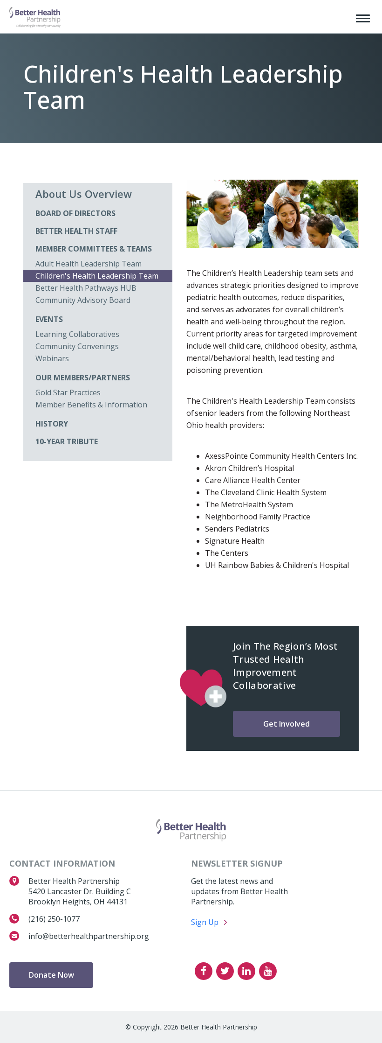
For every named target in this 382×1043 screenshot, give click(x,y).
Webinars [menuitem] (52, 358)
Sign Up (204, 922)
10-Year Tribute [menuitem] (66, 441)
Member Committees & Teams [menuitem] (93, 249)
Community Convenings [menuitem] (77, 346)
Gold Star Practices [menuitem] (68, 392)
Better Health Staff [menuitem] (76, 231)
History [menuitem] (51, 424)
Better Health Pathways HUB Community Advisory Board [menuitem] (85, 294)
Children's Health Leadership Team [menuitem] (96, 276)
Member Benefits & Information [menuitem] (91, 404)
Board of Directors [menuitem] (75, 213)
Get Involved (286, 724)
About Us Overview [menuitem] (83, 194)
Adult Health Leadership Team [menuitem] (88, 264)
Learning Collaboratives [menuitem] (77, 334)
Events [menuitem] (49, 319)
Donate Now (51, 975)
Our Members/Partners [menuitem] (82, 377)
